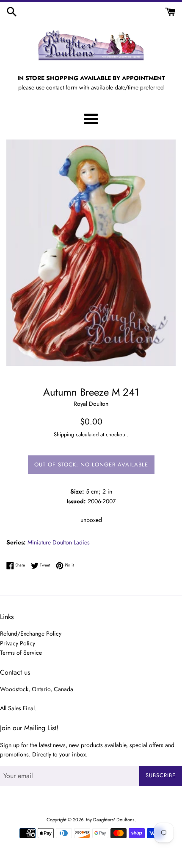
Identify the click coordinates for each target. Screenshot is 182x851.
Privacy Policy (17, 643)
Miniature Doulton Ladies (59, 542)
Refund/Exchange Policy (30, 633)
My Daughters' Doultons (110, 819)
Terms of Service (21, 652)
